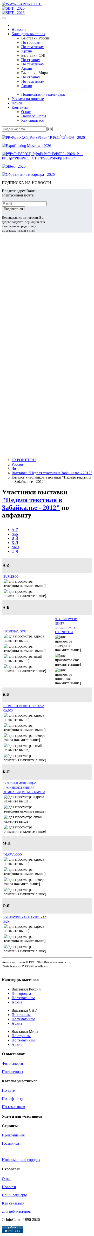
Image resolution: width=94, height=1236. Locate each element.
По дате (8, 1090)
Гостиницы (11, 1143)
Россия (17, 464)
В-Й (15, 538)
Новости (19, 29)
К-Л (15, 543)
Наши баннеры (33, 116)
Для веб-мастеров (16, 1211)
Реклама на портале (28, 99)
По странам (30, 60)
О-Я (15, 551)
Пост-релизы (12, 1072)
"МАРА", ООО (12, 854)
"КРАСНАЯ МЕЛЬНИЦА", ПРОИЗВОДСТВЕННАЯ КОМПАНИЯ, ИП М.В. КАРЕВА (24, 788)
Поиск (17, 103)
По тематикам (32, 47)
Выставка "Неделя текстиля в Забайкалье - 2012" (52, 473)
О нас (26, 112)
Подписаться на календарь (43, 94)
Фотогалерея (12, 1063)
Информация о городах (21, 1160)
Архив (26, 51)
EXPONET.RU (24, 460)
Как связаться (32, 120)
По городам (30, 42)
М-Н (15, 547)
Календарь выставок (28, 34)
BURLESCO (11, 576)
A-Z (15, 530)
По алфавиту (12, 1099)
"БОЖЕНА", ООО (14, 631)
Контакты (20, 107)
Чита (16, 469)
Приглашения (13, 1135)
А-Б (15, 534)
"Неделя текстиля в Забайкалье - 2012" (32, 503)
